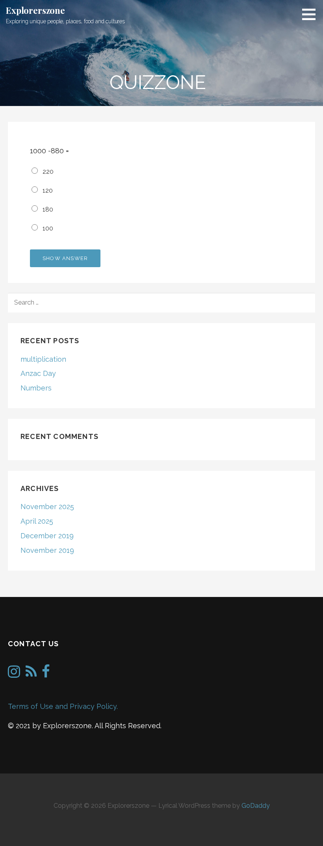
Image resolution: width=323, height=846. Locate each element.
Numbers (36, 388)
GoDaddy (255, 805)
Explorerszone (35, 10)
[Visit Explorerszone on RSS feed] (31, 674)
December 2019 (47, 536)
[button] (311, 14)
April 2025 (36, 521)
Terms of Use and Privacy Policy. (63, 706)
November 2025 (47, 506)
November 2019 (47, 550)
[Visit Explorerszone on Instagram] (14, 674)
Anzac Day (38, 373)
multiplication (43, 359)
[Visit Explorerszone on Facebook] (46, 674)
